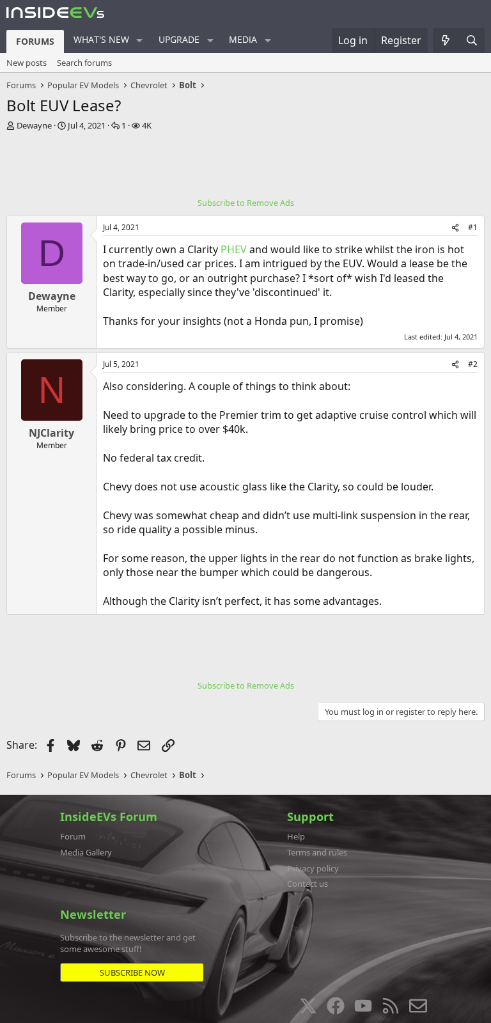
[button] (139, 40)
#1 (473, 227)
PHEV (234, 249)
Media (243, 39)
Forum (73, 836)
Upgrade (179, 39)
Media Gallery (86, 852)
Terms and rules (317, 852)
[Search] (471, 40)
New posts (26, 62)
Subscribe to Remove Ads (246, 202)
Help (296, 836)
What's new (101, 39)
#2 (473, 364)
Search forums (84, 62)
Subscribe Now (132, 972)
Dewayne (34, 125)
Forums (35, 41)
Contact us (307, 883)
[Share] (455, 228)
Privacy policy (313, 868)
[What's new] (446, 40)
